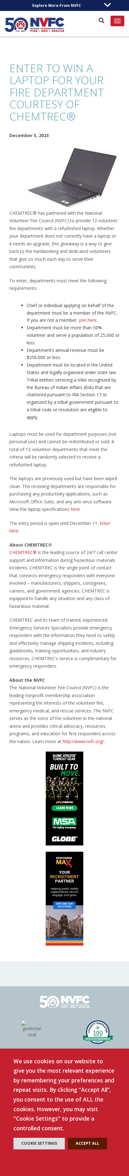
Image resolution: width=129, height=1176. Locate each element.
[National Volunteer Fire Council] (34, 25)
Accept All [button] (87, 1143)
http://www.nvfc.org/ (83, 741)
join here (88, 320)
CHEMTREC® (23, 552)
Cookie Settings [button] (39, 1143)
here (75, 509)
